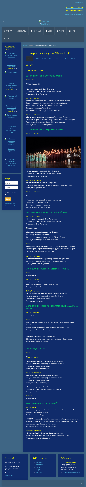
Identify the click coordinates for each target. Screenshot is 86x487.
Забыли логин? (10, 206)
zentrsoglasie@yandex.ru (71, 472)
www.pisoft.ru (9, 475)
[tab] (29, 58)
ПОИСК (6, 38)
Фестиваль (36, 31)
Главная (8, 31)
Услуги (61, 31)
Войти (8, 199)
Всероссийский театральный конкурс (11, 108)
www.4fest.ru (78, 3)
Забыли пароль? (10, 203)
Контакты (39, 472)
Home (25, 45)
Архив (49, 31)
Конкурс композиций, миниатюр (11, 65)
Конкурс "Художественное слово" (11, 85)
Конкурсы (22, 31)
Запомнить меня (10, 192)
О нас (72, 31)
